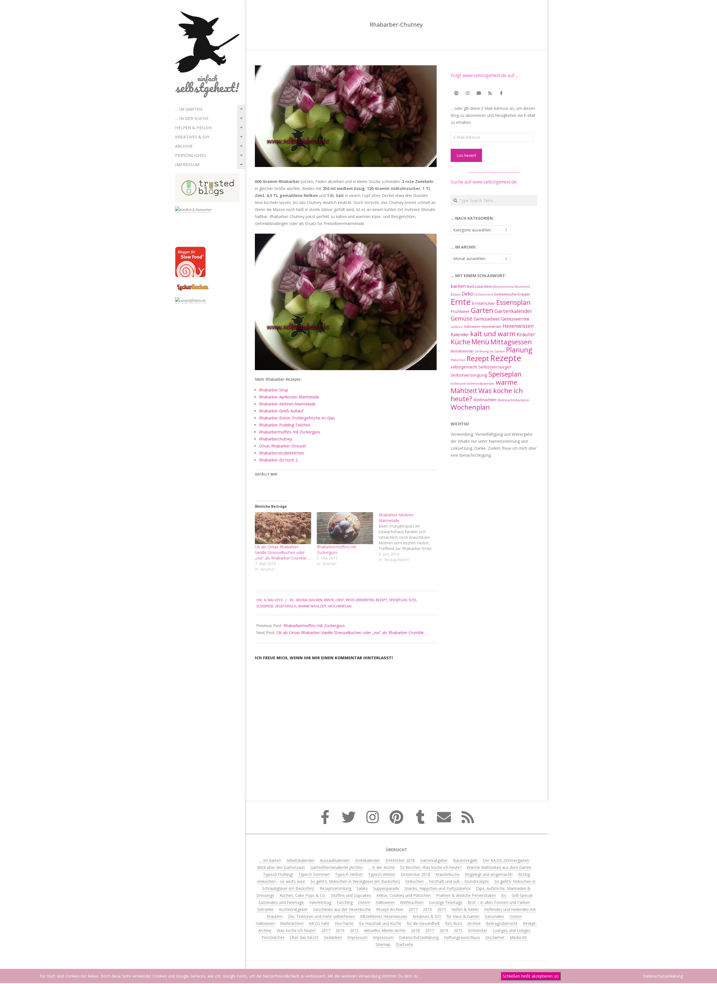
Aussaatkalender (335, 860)
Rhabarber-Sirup (273, 390)
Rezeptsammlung (335, 888)
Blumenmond (503, 287)
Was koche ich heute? (487, 394)
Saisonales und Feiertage (281, 902)
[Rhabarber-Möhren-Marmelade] (410, 537)
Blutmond (522, 287)
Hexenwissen (518, 325)
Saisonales (494, 916)
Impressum (187, 164)
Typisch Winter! (381, 874)
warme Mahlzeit (312, 606)
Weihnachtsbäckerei (513, 400)
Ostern (364, 902)
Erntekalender (367, 860)
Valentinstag (320, 902)
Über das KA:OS (304, 937)
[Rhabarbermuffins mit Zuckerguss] (345, 528)
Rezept (381, 600)
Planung (519, 349)
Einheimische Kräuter (512, 294)
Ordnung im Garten (490, 351)
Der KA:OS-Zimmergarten (506, 860)
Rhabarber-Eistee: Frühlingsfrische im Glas (297, 418)
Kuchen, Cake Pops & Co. (303, 895)
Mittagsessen (511, 341)
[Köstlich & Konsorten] (193, 209)
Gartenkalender (513, 311)
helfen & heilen (193, 127)
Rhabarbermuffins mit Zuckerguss (289, 432)
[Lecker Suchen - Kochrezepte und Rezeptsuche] (192, 284)
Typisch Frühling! (278, 874)
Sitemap (383, 944)
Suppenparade (386, 888)
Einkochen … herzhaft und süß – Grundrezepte (447, 881)
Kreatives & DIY (192, 137)
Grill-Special (522, 895)
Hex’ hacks (344, 923)
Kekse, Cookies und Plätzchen (403, 895)
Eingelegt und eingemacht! (489, 874)
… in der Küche (192, 118)
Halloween (472, 326)
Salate (362, 888)
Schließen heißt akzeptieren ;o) (530, 976)
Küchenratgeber (293, 909)
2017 (413, 909)
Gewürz (457, 326)
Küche (460, 341)
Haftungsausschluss (462, 937)
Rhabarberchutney (275, 439)
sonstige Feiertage (445, 902)
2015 (441, 909)
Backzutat (475, 286)
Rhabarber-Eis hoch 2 (278, 460)
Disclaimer (494, 937)
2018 (415, 930)
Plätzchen (458, 360)
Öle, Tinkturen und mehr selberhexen (321, 916)
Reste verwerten (360, 600)
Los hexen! (466, 155)
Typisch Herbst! (349, 874)
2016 (427, 909)
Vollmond (458, 383)
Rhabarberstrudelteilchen (281, 453)
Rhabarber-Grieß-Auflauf (281, 411)
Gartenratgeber (434, 860)
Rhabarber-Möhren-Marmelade (287, 404)
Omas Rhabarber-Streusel (282, 446)
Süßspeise (264, 606)
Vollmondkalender (481, 383)
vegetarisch (285, 606)
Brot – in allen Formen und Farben (499, 902)
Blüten (456, 294)
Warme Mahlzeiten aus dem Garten (499, 867)
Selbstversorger (495, 367)
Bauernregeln (465, 860)
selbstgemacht (464, 367)
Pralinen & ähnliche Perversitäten (466, 895)
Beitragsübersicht (502, 923)
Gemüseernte (515, 319)
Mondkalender (462, 351)
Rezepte (505, 358)
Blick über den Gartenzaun (281, 867)
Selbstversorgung (469, 375)
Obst (340, 600)
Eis (503, 895)
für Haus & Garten (462, 916)
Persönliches (190, 155)
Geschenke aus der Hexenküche (342, 909)
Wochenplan (339, 606)
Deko (467, 293)
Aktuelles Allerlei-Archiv (385, 930)
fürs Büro (453, 923)
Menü (480, 341)
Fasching (345, 902)
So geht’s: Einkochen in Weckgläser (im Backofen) (355, 881)
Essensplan (513, 302)
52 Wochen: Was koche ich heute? (431, 867)
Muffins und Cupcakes (351, 895)
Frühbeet (460, 311)
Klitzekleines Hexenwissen (383, 916)
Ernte (329, 600)
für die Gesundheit (423, 923)
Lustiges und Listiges (511, 930)
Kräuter (526, 334)
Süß (412, 600)
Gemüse (461, 318)
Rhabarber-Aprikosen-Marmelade (289, 397)
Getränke (265, 909)
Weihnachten (484, 399)
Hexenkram (491, 326)
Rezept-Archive (389, 909)
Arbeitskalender (301, 860)
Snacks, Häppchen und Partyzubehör (437, 888)
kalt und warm (493, 333)
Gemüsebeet (487, 319)
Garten (482, 310)
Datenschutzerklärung (419, 937)
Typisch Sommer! (314, 874)
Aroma (302, 600)
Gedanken (333, 937)
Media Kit (518, 937)
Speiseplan (398, 600)
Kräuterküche (448, 874)
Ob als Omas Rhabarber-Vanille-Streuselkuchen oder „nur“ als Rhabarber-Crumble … (283, 552)
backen (315, 600)
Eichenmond (483, 294)
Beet (488, 286)
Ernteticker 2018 (400, 860)
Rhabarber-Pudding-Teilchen (284, 425)
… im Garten (188, 109)
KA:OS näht (319, 923)
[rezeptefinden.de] (190, 300)
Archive (184, 146)
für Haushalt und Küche (380, 923)
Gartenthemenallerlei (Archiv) (336, 867)
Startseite (404, 944)
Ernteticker (483, 303)
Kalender (460, 334)
